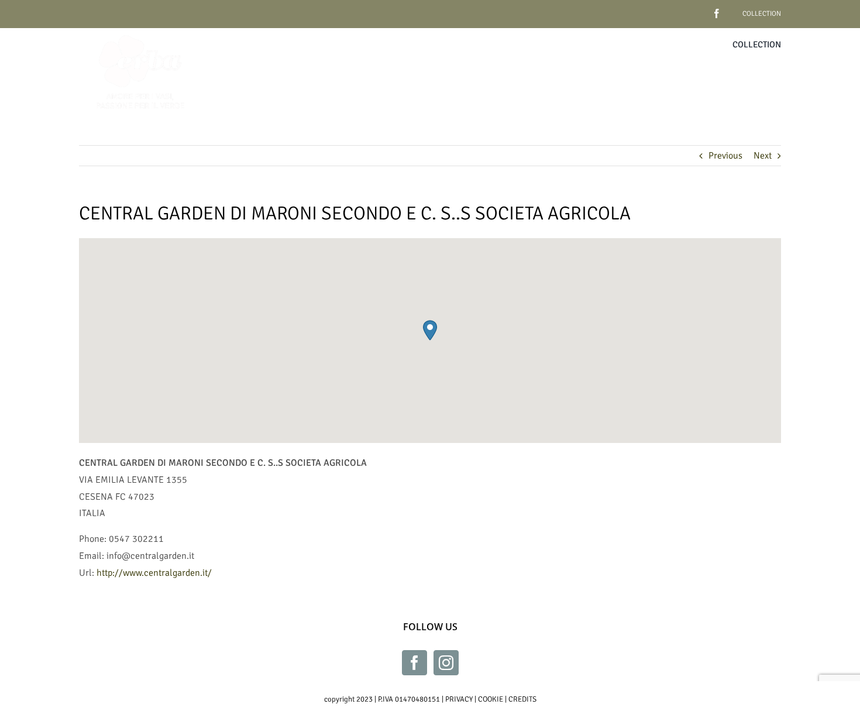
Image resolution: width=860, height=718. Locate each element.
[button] (430, 330)
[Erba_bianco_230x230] (140, 33)
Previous (725, 156)
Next (763, 156)
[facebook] (698, 9)
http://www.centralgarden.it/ (154, 573)
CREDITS (522, 699)
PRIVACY (459, 699)
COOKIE (490, 699)
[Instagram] (446, 662)
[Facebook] (414, 662)
